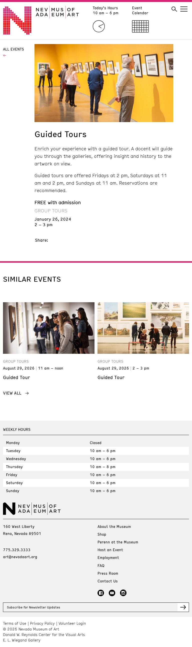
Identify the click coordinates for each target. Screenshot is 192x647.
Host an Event (110, 549)
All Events (13, 49)
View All (12, 393)
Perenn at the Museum (118, 542)
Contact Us (108, 581)
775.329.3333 (16, 549)
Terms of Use (14, 623)
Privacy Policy (42, 623)
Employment (108, 557)
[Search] (174, 9)
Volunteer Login (72, 623)
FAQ (101, 565)
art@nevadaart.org (20, 556)
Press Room (108, 573)
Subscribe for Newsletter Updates (33, 607)
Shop (102, 534)
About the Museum (114, 526)
